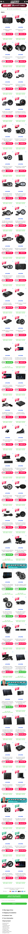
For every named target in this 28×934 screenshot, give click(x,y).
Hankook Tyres (5, 926)
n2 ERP (16, 889)
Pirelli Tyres (4, 924)
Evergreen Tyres (5, 932)
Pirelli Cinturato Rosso (7, 931)
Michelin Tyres (5, 929)
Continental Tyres (6, 925)
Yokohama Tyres (5, 927)
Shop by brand (5, 923)
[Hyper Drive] (14, 2)
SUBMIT (14, 903)
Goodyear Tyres (5, 930)
